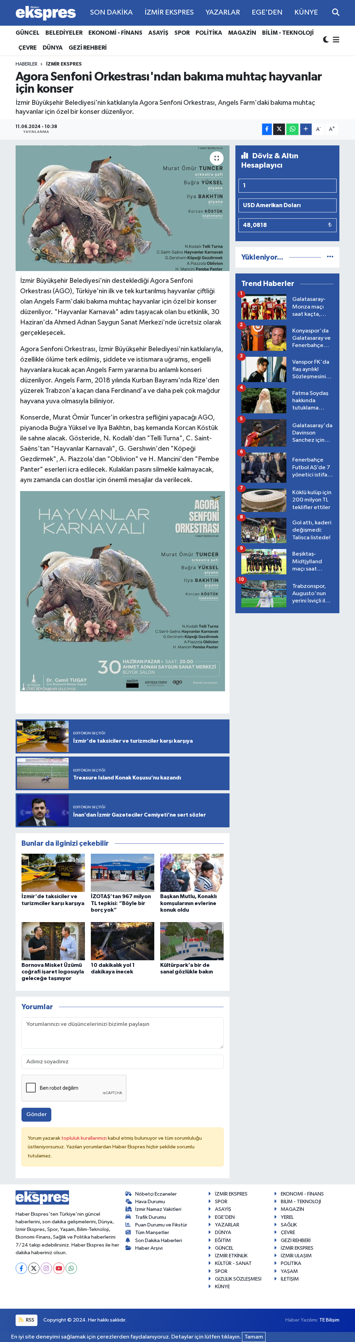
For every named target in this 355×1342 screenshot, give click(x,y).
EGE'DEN (267, 12)
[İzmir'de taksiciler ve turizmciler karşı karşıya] (53, 873)
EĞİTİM (223, 1240)
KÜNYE (306, 12)
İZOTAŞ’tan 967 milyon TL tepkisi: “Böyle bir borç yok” (121, 903)
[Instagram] (46, 1268)
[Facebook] (21, 1268)
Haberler (26, 64)
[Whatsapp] (71, 1268)
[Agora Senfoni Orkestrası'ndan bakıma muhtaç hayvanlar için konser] (123, 208)
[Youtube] (58, 1268)
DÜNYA (53, 48)
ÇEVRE (27, 48)
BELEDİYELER (64, 33)
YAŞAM (289, 1271)
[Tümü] (330, 257)
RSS (29, 1320)
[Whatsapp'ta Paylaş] (292, 129)
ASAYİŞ (158, 33)
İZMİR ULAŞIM (296, 1255)
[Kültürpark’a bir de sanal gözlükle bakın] (192, 941)
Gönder (36, 1114)
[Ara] (335, 13)
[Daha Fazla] (306, 129)
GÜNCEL (28, 33)
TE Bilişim (329, 1320)
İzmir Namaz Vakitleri (158, 1209)
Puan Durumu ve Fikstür (161, 1224)
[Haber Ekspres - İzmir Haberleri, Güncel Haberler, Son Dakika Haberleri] (46, 13)
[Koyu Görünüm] (326, 40)
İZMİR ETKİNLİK (231, 1255)
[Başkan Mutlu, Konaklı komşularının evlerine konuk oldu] (192, 873)
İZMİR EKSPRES (169, 12)
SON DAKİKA (111, 12)
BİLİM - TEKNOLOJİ (288, 33)
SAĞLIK (289, 1224)
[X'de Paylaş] (279, 129)
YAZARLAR (223, 12)
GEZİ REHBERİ (88, 48)
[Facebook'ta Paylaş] (267, 129)
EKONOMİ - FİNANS (115, 33)
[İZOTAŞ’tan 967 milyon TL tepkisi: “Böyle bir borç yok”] (122, 873)
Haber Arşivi (149, 1248)
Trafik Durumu (150, 1217)
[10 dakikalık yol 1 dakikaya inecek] (122, 941)
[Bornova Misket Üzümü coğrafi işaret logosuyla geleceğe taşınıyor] (53, 941)
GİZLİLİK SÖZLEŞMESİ (238, 1279)
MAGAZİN (242, 33)
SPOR (182, 33)
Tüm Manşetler (152, 1232)
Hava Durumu (150, 1201)
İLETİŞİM (290, 1279)
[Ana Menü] (335, 40)
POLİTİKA (209, 33)
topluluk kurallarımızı (84, 1138)
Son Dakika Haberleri (158, 1240)
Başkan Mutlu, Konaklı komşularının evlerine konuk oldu (188, 903)
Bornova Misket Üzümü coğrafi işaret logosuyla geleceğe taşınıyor (52, 971)
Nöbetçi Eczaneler (156, 1194)
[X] (34, 1268)
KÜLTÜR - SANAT (233, 1263)
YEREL (287, 1217)
